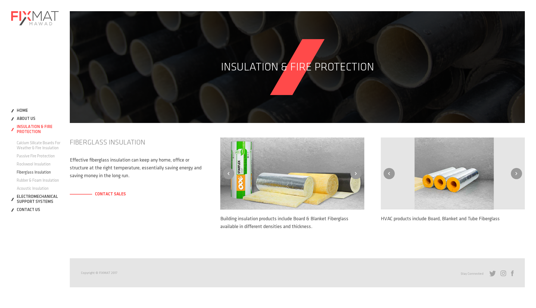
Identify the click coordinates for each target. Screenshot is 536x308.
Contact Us (28, 209)
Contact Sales (110, 193)
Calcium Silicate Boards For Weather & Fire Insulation (38, 145)
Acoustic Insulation (33, 188)
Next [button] (356, 173)
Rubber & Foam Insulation (38, 180)
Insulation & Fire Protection (34, 129)
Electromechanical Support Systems (37, 199)
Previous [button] (228, 173)
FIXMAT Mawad (35, 18)
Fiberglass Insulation (34, 172)
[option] (292, 174)
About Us (26, 118)
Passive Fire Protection (36, 156)
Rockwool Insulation (34, 164)
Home (22, 110)
